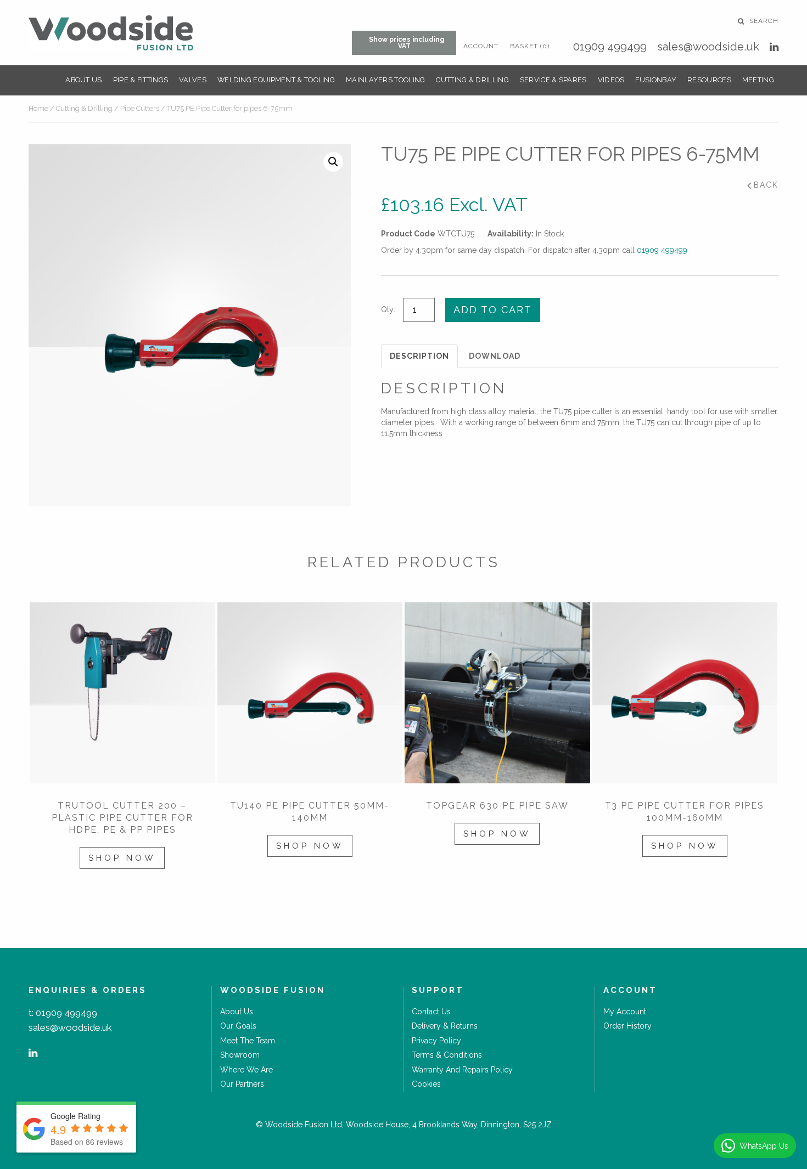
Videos (611, 80)
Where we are (246, 1069)
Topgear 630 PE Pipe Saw (497, 805)
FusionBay (655, 80)
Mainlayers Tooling (385, 80)
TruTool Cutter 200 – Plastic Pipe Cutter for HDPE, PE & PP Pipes (122, 817)
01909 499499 (610, 46)
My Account (624, 1011)
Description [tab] (419, 356)
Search (762, 21)
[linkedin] (774, 47)
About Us (83, 80)
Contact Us (431, 1011)
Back (766, 184)
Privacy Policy (436, 1040)
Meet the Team (247, 1040)
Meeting (758, 80)
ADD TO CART (492, 309)
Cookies (426, 1084)
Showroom (240, 1055)
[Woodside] (111, 32)
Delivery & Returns (445, 1025)
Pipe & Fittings (141, 80)
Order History (627, 1025)
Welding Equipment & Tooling (276, 80)
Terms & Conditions (447, 1055)
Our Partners (242, 1084)
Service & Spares (553, 80)
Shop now (122, 858)
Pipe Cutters (139, 108)
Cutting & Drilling (472, 80)
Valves (192, 80)
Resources (709, 80)
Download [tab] (494, 356)
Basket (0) (530, 46)
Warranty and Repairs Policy (462, 1069)
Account (480, 46)
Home (38, 108)
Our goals (238, 1025)
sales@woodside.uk (708, 46)
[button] (333, 162)
